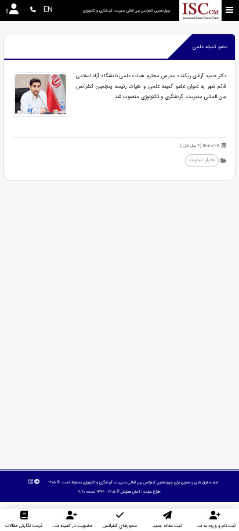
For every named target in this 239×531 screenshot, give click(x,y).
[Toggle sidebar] (230, 10)
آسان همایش (130, 491)
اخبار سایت (202, 160)
